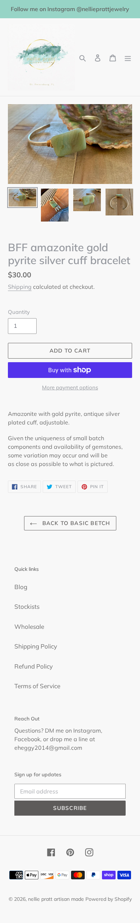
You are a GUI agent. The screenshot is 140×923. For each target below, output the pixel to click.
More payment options (70, 387)
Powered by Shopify (108, 899)
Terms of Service (37, 686)
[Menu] (127, 57)
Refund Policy (33, 666)
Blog (20, 587)
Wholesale (29, 626)
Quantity (19, 312)
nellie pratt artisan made (56, 899)
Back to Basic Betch (76, 523)
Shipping (20, 286)
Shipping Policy (35, 646)
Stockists (26, 606)
